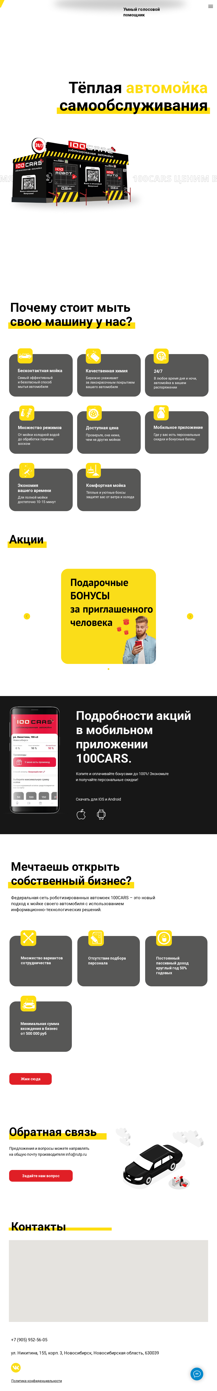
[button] (41, 1176)
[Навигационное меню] (210, 6)
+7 (14, 1339)
